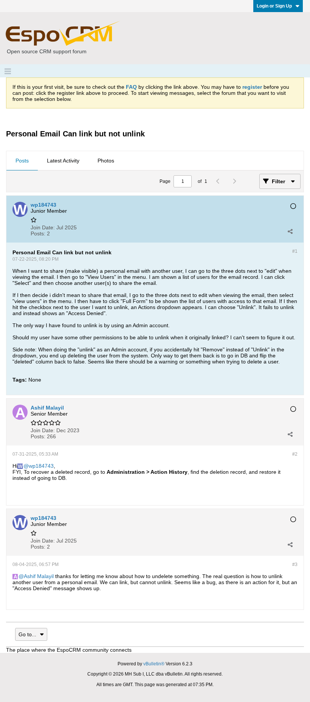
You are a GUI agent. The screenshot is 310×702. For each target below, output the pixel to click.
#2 (295, 454)
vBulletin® (153, 663)
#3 (295, 564)
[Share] (290, 231)
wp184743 (41, 466)
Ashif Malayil (39, 576)
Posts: (38, 233)
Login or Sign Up (274, 6)
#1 (295, 251)
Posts (22, 161)
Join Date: (43, 227)
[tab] (22, 161)
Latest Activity (63, 161)
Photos (106, 161)
